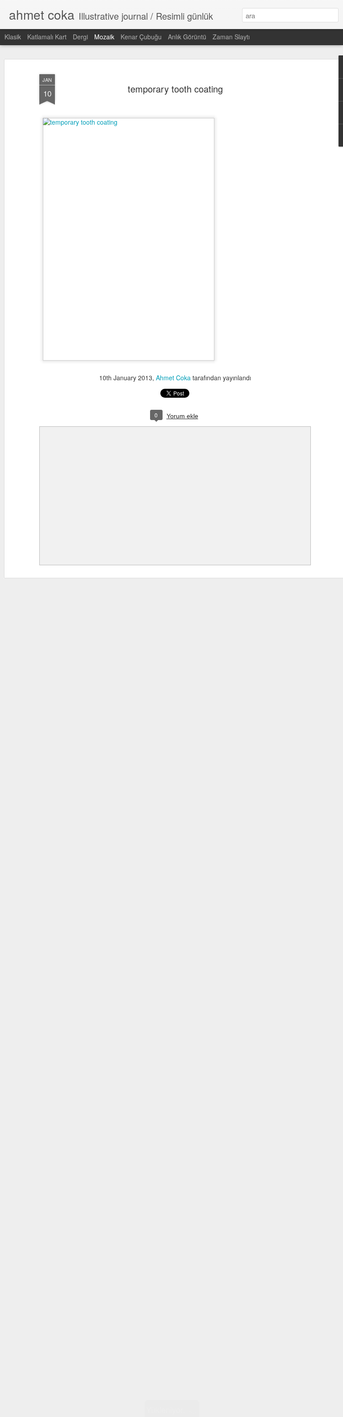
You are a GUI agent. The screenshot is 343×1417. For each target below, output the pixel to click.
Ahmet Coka (173, 377)
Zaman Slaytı (231, 36)
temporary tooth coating (175, 88)
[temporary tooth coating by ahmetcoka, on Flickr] (128, 122)
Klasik (12, 36)
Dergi (80, 36)
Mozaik (104, 36)
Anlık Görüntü (187, 36)
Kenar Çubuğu (141, 36)
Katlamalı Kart (47, 36)
